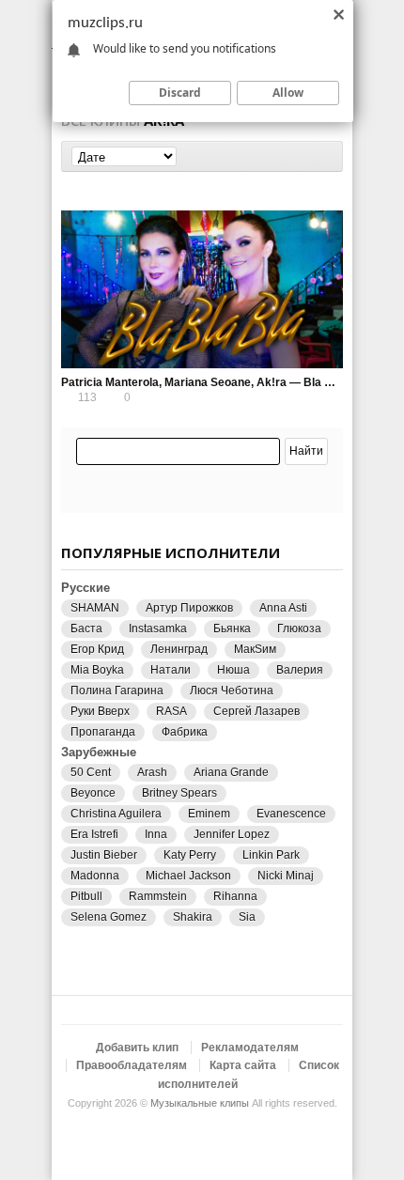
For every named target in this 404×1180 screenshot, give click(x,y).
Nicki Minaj (285, 875)
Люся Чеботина (231, 690)
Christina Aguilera (116, 813)
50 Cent (90, 772)
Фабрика (185, 731)
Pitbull (86, 896)
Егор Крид (97, 649)
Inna (156, 834)
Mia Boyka (97, 669)
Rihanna (235, 896)
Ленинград (179, 649)
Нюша (233, 669)
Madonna (94, 875)
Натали (170, 669)
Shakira (192, 917)
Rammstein (158, 896)
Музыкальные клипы (199, 1103)
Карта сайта (243, 1065)
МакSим (255, 649)
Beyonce (93, 793)
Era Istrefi (94, 834)
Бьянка (232, 628)
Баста (86, 628)
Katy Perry (189, 855)
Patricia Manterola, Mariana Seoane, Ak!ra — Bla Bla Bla (212, 382)
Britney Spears (179, 793)
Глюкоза (299, 628)
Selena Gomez (108, 917)
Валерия (299, 669)
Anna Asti (283, 607)
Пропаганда (102, 731)
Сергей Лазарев (256, 711)
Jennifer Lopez (232, 834)
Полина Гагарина (116, 690)
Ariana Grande (231, 772)
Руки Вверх (100, 711)
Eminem (209, 813)
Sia (247, 917)
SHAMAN (94, 607)
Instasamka (158, 628)
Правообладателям (131, 1065)
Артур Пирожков (189, 607)
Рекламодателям (250, 1047)
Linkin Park (271, 855)
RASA (171, 711)
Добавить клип (137, 1047)
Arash (152, 772)
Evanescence (291, 813)
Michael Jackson (188, 875)
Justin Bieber (103, 855)
